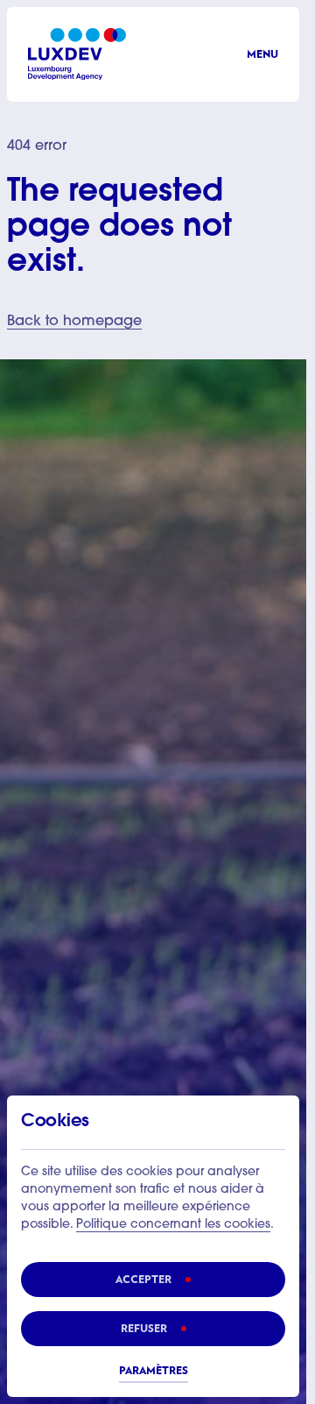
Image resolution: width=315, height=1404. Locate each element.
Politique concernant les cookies (173, 1225)
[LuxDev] (77, 54)
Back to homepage (74, 322)
